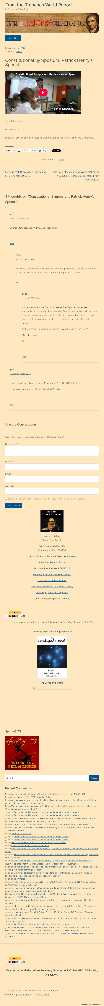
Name (8, 461)
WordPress (24, 994)
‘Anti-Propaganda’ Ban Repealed (52, 592)
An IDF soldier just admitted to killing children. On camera (41, 924)
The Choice (19, 879)
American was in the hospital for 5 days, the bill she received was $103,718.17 (48, 794)
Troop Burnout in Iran (21, 833)
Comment (11, 444)
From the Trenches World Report (38, 4)
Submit (94, 778)
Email (8, 473)
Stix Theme (43, 994)
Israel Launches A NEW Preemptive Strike (31, 797)
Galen (61, 159)
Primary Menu (13, 38)
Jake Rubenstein (13, 121)
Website (9, 486)
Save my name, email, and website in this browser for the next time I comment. (46, 499)
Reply (12, 244)
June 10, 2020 (19, 48)
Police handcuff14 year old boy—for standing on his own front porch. (46, 812)
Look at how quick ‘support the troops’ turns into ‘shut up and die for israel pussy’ (50, 824)
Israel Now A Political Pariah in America (30, 845)
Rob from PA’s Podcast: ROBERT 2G (52, 568)
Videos (19, 51)
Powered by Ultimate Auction (91, 1005)
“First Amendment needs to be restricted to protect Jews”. (41, 836)
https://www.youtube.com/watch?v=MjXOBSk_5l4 (35, 389)
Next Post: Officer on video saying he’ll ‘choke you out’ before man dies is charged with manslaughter (75, 176)
